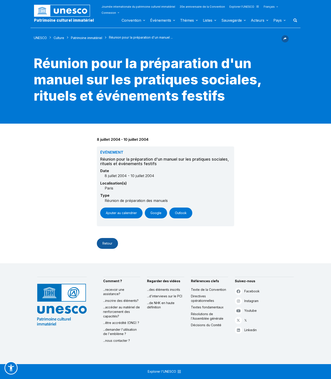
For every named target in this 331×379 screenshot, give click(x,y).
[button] (285, 41)
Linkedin (250, 330)
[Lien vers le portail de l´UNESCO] (64, 11)
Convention (131, 20)
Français (269, 6)
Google (155, 213)
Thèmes (187, 20)
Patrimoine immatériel (86, 38)
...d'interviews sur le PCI (164, 296)
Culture (59, 38)
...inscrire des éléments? (120, 301)
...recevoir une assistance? (113, 292)
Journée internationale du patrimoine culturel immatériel (138, 6)
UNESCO (40, 38)
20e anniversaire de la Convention (202, 6)
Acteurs (257, 20)
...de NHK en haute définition (161, 305)
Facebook (252, 291)
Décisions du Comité (206, 325)
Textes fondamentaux (207, 307)
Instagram (251, 301)
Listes (207, 20)
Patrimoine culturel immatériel (64, 20)
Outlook (181, 213)
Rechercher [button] (294, 20)
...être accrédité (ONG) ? (121, 323)
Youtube (250, 310)
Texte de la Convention (208, 289)
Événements (160, 20)
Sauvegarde (231, 20)
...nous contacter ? (116, 340)
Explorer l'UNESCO (241, 6)
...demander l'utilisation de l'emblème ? (120, 332)
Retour (107, 243)
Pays (277, 20)
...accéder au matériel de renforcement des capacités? (121, 311)
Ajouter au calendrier (121, 213)
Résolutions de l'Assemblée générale (207, 316)
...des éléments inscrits (163, 289)
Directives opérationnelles (202, 298)
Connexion (109, 12)
